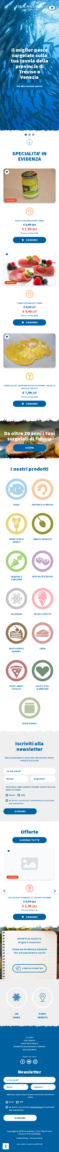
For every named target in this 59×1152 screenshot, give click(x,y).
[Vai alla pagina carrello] (52, 7)
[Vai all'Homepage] (29, 8)
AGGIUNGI (32, 239)
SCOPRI (29, 447)
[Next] (54, 69)
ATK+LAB (39, 1144)
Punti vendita (29, 1041)
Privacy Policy (36, 1138)
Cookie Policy (22, 1138)
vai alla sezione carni (29, 78)
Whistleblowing (29, 1050)
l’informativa (36, 800)
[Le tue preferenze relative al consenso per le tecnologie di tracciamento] (6, 1146)
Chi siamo (29, 1037)
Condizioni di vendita (30, 1043)
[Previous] (5, 69)
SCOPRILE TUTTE (29, 840)
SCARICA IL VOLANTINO (32, 968)
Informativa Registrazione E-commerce (29, 1047)
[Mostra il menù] (5, 7)
